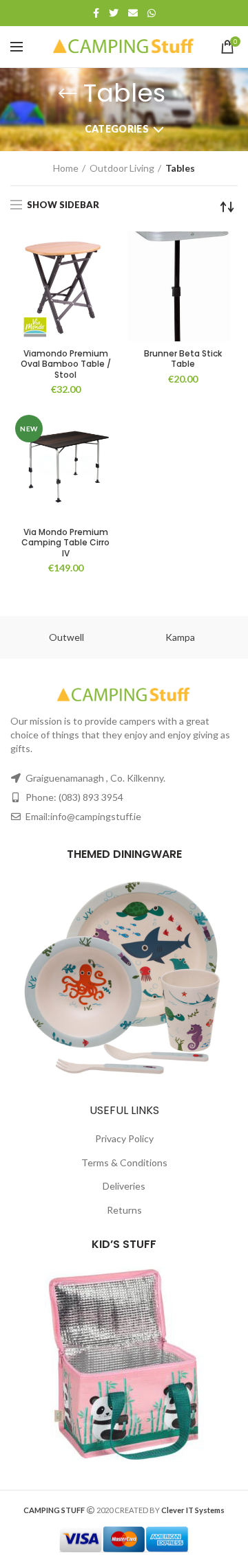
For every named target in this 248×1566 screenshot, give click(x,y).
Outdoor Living (122, 168)
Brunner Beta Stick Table (183, 359)
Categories (117, 129)
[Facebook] (96, 13)
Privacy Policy (124, 1138)
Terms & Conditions (124, 1162)
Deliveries (124, 1186)
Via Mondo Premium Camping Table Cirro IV (65, 543)
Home (66, 168)
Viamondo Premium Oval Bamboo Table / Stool (66, 364)
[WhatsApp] (152, 13)
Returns (124, 1210)
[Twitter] (113, 13)
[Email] (133, 13)
